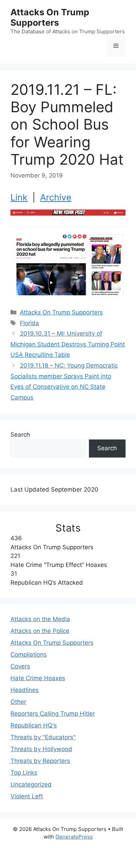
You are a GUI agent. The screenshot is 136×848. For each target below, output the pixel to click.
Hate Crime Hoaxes (37, 678)
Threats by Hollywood (41, 749)
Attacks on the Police (39, 630)
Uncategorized (31, 784)
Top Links (23, 772)
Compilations (28, 654)
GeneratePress (74, 836)
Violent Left (26, 796)
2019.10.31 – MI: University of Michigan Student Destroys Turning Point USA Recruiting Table (67, 344)
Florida (29, 323)
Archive (55, 197)
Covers (20, 666)
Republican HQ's (33, 725)
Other (18, 701)
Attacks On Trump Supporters (49, 17)
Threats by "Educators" (43, 737)
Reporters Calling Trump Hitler (52, 713)
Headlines (24, 689)
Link (19, 197)
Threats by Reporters (40, 760)
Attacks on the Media (40, 619)
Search (20, 434)
